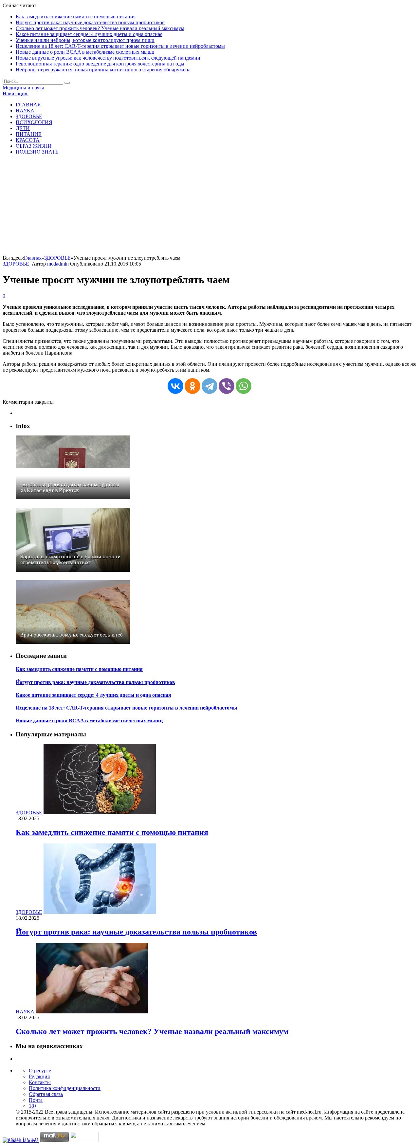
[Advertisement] (209, 206)
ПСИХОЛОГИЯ (34, 122)
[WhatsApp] (243, 386)
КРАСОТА (28, 140)
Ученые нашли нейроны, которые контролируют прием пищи (85, 40)
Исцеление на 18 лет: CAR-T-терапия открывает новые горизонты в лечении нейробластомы (120, 46)
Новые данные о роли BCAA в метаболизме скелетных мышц (85, 52)
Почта (36, 1100)
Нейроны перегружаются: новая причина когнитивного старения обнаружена (103, 69)
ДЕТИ (23, 128)
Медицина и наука (23, 87)
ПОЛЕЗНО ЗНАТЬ (37, 152)
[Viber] (226, 386)
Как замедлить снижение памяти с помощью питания (76, 16)
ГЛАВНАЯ (28, 104)
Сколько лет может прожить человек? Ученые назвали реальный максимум (100, 28)
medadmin (58, 264)
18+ (33, 1106)
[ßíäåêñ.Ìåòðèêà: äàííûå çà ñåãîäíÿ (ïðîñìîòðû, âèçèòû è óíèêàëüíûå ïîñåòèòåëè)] (21, 1140)
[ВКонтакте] (175, 386)
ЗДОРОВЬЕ (29, 116)
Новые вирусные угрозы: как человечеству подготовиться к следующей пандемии (108, 58)
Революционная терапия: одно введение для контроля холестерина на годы (100, 63)
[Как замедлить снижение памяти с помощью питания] (100, 812)
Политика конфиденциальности (64, 1088)
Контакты (40, 1082)
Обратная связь (46, 1094)
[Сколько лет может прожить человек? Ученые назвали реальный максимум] (92, 1011)
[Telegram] (209, 386)
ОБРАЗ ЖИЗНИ (34, 146)
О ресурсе (40, 1070)
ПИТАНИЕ (29, 134)
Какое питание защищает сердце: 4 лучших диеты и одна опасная (89, 34)
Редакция (39, 1076)
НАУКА (25, 110)
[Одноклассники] (192, 386)
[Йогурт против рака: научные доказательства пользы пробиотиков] (100, 912)
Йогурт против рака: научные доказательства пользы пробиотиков (90, 22)
